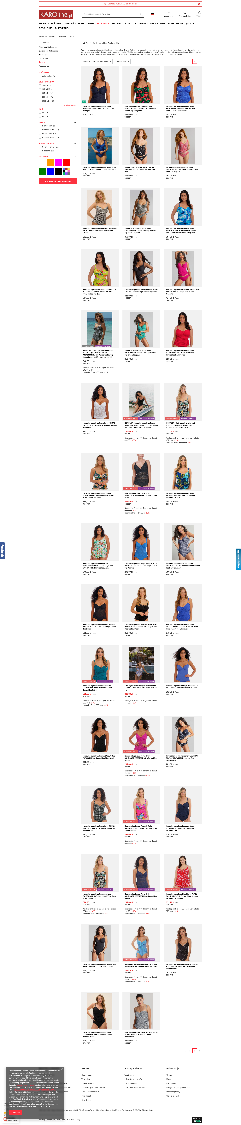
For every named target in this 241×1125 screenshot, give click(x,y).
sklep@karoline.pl (103, 1110)
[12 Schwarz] (58, 171)
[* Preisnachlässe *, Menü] (62, 23)
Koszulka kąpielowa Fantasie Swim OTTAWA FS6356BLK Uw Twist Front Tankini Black (97, 1034)
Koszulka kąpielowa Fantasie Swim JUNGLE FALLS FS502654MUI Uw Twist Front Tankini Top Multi (98, 495)
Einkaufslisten (87, 1083)
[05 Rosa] (58, 162)
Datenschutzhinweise (25, 1085)
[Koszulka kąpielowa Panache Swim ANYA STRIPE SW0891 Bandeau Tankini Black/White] (141, 1011)
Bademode (103, 23)
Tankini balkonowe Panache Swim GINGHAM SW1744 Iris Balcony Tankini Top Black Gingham (140, 231)
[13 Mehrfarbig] (66, 171)
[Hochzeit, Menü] (124, 23)
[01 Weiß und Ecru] (42, 162)
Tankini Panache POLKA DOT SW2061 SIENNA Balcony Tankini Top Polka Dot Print (140, 169)
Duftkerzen (62, 28)
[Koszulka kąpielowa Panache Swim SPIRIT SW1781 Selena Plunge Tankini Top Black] (141, 268)
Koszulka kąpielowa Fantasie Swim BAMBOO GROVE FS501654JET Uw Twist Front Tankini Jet (99, 896)
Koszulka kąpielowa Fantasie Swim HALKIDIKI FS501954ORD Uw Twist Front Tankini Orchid (141, 828)
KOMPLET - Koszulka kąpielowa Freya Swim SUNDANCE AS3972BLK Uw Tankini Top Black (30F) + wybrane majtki (141, 425)
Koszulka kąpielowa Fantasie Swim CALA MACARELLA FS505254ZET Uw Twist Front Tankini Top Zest (99, 292)
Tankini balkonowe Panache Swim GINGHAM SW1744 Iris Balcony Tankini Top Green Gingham (140, 353)
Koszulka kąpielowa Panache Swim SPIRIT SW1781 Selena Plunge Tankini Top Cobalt (100, 168)
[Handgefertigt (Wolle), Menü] (196, 23)
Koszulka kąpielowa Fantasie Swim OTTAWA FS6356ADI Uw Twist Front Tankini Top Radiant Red (180, 353)
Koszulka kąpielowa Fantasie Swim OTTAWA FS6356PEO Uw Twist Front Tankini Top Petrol (97, 688)
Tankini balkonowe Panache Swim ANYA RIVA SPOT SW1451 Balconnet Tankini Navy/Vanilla (182, 758)
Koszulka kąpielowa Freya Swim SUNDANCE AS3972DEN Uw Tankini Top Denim (141, 896)
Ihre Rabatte (86, 1096)
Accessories (44, 66)
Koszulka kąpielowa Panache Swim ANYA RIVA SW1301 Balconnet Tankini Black (99, 965)
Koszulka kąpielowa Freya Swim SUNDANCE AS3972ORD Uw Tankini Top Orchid (141, 758)
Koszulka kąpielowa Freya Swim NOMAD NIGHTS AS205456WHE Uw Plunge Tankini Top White (100, 425)
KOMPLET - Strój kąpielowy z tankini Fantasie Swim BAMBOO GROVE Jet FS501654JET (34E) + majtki (180, 425)
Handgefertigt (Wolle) (181, 23)
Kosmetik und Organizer (150, 23)
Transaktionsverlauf (90, 1092)
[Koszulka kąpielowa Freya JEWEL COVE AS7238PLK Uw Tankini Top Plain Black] (100, 735)
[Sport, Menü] (134, 23)
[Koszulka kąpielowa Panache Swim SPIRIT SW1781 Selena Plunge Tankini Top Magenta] (183, 268)
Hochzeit (117, 23)
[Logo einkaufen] (56, 14)
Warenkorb (86, 1079)
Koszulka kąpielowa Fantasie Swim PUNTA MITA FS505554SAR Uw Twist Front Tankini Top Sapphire (181, 108)
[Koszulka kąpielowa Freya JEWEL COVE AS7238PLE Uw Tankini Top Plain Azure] (183, 664)
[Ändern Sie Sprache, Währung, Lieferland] (154, 14)
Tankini (42, 62)
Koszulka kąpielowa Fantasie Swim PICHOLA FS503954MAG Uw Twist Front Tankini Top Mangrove (140, 108)
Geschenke (45, 28)
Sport (128, 23)
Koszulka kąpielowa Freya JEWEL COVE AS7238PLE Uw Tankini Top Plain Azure (182, 687)
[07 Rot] (66, 162)
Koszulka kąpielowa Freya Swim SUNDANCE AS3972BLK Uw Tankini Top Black (141, 495)
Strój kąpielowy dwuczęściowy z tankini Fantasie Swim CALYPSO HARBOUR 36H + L (141, 688)
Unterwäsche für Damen (79, 23)
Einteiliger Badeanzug (47, 47)
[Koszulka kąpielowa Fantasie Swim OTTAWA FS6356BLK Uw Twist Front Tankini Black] (100, 1011)
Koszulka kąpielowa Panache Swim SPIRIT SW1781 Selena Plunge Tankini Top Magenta (183, 292)
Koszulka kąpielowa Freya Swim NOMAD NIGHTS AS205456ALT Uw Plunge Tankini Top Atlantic (141, 566)
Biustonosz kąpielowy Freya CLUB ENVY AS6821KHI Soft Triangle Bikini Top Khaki (141, 965)
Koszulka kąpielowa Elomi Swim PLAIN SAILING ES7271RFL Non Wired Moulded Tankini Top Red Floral (182, 896)
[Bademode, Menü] (110, 23)
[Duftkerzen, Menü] (70, 28)
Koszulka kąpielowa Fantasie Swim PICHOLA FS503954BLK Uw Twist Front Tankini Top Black (181, 495)
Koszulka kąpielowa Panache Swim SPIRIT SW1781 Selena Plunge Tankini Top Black (141, 291)
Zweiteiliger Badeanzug (48, 51)
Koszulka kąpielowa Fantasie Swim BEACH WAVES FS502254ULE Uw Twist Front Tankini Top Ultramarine (182, 627)
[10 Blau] (50, 171)
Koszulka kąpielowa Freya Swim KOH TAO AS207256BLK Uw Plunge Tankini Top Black (99, 231)
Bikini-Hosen (44, 58)
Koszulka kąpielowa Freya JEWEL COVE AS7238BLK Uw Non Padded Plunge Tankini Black (182, 966)
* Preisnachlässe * (50, 23)
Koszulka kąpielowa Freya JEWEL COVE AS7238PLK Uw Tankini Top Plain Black (99, 757)
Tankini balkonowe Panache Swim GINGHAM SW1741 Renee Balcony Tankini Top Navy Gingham (183, 566)
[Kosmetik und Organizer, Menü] (166, 23)
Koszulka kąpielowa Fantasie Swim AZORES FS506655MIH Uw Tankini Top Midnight (98, 108)
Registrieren (86, 1075)
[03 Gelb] (50, 162)
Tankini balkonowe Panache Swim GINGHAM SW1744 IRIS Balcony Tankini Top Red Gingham (182, 169)
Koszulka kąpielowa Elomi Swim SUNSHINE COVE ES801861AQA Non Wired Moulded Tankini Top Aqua (98, 566)
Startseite (52, 36)
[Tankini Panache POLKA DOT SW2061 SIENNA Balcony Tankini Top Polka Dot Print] (141, 146)
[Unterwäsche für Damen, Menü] (95, 23)
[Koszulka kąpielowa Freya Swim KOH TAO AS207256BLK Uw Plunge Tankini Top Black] (100, 207)
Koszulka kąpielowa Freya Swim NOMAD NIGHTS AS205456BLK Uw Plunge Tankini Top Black (99, 627)
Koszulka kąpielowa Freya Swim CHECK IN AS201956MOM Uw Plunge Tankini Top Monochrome (99, 828)
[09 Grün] (42, 171)
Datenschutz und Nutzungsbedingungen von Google (35, 1090)
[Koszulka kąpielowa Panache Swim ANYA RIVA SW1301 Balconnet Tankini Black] (100, 943)
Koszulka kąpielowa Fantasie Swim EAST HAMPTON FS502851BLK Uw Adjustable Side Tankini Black (141, 627)
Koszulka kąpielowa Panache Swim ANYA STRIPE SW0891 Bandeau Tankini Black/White (141, 1034)
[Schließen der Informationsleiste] (199, 4)
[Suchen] (141, 14)
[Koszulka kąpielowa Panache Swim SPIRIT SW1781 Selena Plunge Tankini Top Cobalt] (100, 146)
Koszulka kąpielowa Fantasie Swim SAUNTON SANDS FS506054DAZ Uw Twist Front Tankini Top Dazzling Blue (181, 231)
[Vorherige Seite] (185, 61)
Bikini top (42, 55)
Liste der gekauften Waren (93, 1087)
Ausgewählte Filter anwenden (58, 181)
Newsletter (86, 1100)
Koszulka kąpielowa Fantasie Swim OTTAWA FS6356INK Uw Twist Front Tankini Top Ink (180, 828)
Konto (85, 1068)
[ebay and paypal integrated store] (197, 1120)
